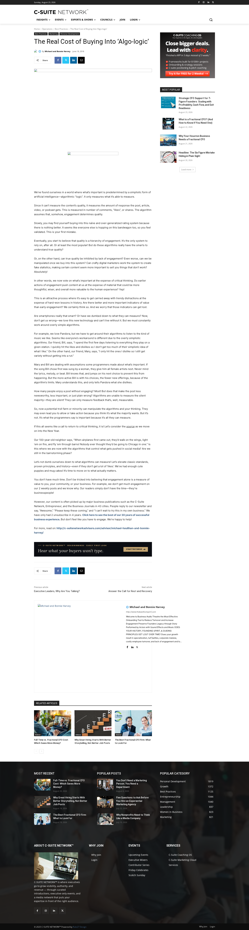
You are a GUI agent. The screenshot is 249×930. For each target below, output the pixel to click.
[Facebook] (199, 2)
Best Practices (61, 28)
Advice (37, 734)
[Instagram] (204, 2)
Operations (47, 28)
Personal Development (69, 34)
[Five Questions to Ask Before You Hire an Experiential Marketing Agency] (105, 802)
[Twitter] (213, 2)
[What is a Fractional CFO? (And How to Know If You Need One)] (168, 123)
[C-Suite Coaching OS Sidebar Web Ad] (187, 77)
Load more (186, 169)
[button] (211, 20)
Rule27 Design (79, 926)
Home (37, 28)
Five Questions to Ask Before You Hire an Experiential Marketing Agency (132, 801)
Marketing (53, 34)
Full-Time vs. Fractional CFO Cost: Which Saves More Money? (69, 783)
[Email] (81, 60)
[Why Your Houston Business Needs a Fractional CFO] (168, 140)
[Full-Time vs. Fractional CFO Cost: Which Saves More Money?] (52, 723)
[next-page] (41, 751)
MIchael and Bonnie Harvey (57, 51)
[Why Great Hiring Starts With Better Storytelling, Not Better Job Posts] (93, 723)
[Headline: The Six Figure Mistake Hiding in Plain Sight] (168, 157)
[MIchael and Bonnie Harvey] (36, 51)
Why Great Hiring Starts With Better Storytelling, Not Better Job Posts (70, 801)
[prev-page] (36, 751)
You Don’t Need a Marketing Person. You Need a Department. (131, 783)
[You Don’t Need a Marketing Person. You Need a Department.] (105, 784)
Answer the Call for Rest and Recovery (130, 591)
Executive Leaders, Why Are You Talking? (57, 591)
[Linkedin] (208, 2)
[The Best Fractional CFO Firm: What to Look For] (133, 723)
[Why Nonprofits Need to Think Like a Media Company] (105, 819)
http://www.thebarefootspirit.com (141, 612)
